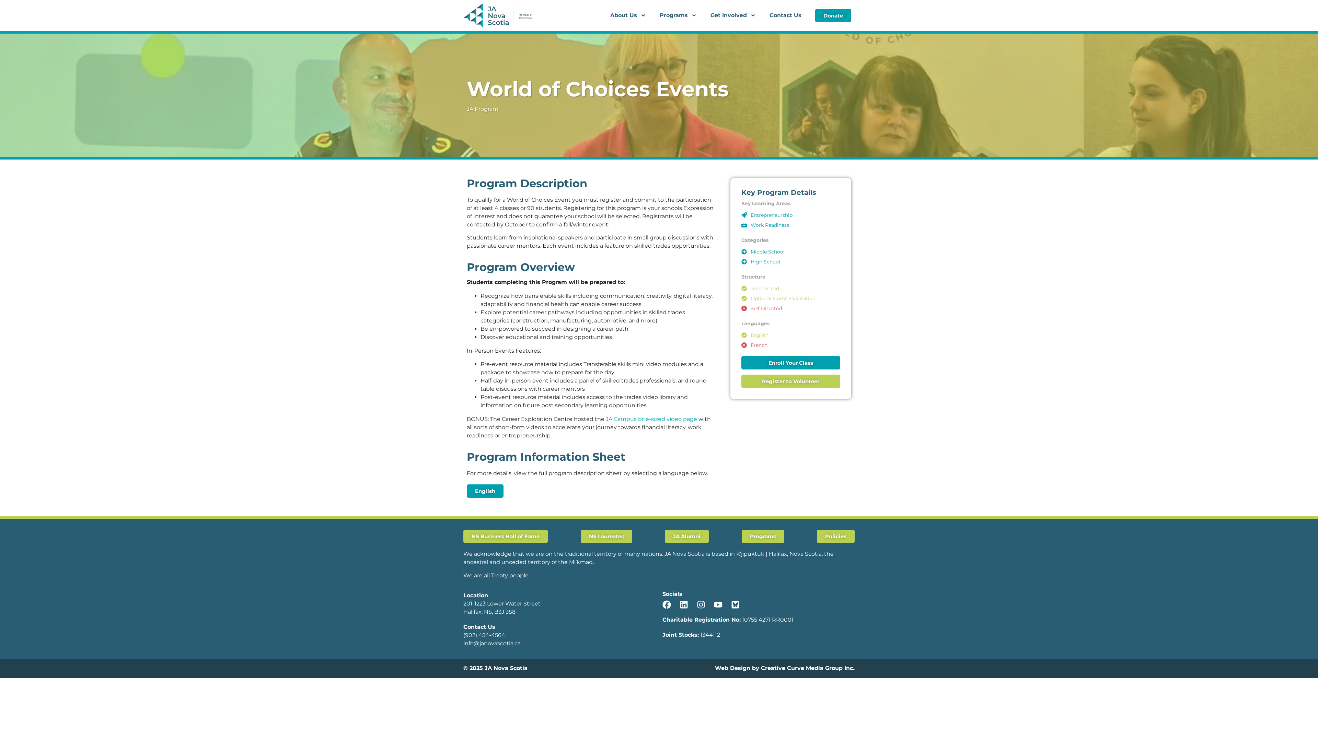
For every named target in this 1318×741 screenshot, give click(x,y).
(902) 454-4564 (484, 635)
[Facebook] (666, 604)
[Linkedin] (684, 604)
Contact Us (785, 15)
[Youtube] (718, 604)
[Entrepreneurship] (744, 215)
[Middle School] (744, 252)
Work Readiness (770, 225)
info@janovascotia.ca (492, 643)
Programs (674, 15)
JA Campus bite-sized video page (651, 419)
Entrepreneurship (772, 215)
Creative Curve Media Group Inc (807, 668)
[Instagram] (701, 604)
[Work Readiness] (744, 225)
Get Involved (728, 15)
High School (765, 262)
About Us (623, 15)
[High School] (744, 261)
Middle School (768, 252)
